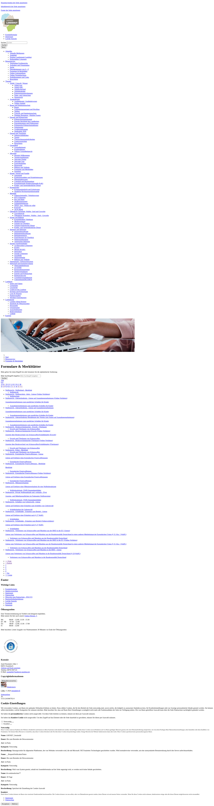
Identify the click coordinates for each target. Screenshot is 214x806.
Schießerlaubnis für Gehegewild (21, 509)
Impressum (9, 593)
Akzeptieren (5, 804)
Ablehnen (15, 804)
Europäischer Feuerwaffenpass (20, 462)
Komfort (7, 724)
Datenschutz (9, 595)
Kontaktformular (11, 589)
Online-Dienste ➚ (30, 616)
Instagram (8, 605)
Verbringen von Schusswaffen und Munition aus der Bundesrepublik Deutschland (38, 538)
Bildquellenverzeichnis (9, 681)
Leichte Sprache (11, 601)
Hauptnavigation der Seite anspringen (14, 3)
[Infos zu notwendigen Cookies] (13, 722)
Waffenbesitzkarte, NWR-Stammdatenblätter (25, 490)
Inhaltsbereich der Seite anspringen (13, 6)
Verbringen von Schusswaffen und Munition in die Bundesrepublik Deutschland (38, 557)
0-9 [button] (2, 382)
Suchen (3, 43)
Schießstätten (14, 519)
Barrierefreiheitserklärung (14, 599)
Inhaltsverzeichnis (11, 591)
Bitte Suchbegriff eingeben (10, 376)
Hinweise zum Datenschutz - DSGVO (18, 597)
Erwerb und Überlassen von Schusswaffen (25, 429)
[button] (8, 51)
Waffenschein (14, 396)
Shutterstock (11, 687)
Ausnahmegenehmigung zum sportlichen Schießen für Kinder (31, 406)
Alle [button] (2, 380)
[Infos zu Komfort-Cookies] (11, 724)
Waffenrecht (14, 392)
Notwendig (7, 722)
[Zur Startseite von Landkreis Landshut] (10, 31)
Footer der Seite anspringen (10, 10)
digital (15, 691)
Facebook (8, 603)
